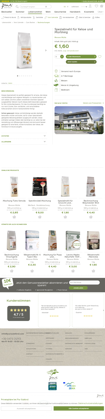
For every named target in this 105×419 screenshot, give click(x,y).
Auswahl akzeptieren (26, 408)
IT (67, 6)
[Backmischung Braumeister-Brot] (91, 186)
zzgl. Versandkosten (71, 50)
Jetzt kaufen (72, 62)
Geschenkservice (72, 338)
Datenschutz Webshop (74, 343)
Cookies (49, 343)
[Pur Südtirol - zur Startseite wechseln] (7, 6)
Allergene (6, 142)
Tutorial (49, 349)
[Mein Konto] (90, 6)
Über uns (88, 338)
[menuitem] (90, 6)
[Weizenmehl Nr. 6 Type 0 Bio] (32, 240)
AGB (86, 349)
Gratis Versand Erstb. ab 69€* (93, 1)
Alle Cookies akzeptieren (79, 408)
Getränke (39, 17)
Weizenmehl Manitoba (93, 256)
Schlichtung (31, 349)
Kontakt (29, 354)
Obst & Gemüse (84, 17)
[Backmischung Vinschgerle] (11, 240)
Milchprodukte (26, 17)
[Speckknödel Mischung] (39, 186)
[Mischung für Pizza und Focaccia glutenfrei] (52, 240)
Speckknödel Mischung (40, 201)
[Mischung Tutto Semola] (14, 186)
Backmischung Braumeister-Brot (91, 202)
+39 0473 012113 (11, 338)
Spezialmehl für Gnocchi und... (65, 202)
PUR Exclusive (90, 343)
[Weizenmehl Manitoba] (93, 240)
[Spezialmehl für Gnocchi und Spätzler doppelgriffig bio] (65, 186)
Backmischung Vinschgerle (12, 256)
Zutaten (5, 136)
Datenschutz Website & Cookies (55, 356)
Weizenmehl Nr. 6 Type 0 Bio (32, 256)
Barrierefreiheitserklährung (36, 333)
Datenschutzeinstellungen (90, 403)
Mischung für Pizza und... (52, 256)
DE (65, 6)
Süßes (97, 17)
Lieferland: (75, 7)
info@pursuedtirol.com (13, 333)
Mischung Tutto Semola (14, 201)
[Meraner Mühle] (79, 120)
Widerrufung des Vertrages (52, 335)
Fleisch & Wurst (10, 17)
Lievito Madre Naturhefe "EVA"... (73, 256)
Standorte (30, 343)
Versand (68, 349)
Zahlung (68, 333)
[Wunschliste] (96, 6)
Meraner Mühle (60, 37)
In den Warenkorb (73, 57)
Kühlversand (90, 333)
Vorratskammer (68, 17)
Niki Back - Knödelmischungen (39, 205)
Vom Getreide (53, 17)
